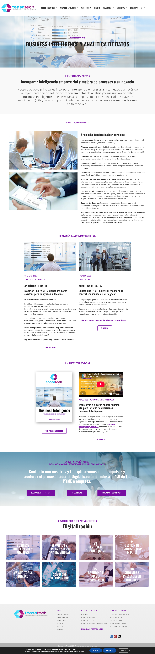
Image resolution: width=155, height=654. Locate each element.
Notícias (60, 623)
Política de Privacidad (88, 617)
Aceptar (95, 650)
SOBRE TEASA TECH (48, 8)
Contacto (60, 629)
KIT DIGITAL (121, 8)
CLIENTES (97, 8)
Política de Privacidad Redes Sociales (94, 623)
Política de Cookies (88, 620)
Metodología (61, 620)
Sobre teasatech (63, 614)
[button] (41, 493)
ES (142, 8)
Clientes (60, 626)
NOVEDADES (107, 8)
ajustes (81, 651)
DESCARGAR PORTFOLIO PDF (92, 629)
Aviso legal (85, 614)
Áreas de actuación (64, 617)
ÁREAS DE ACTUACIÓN (68, 8)
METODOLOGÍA (86, 8)
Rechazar (109, 650)
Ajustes (123, 650)
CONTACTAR (134, 8)
